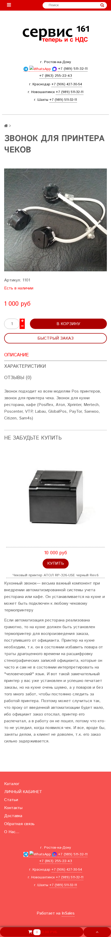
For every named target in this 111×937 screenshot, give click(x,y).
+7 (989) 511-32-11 (69, 92)
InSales (68, 913)
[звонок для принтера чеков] (55, 219)
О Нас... (11, 832)
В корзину (68, 324)
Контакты (13, 808)
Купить (55, 563)
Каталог (11, 784)
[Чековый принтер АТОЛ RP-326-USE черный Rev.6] (55, 497)
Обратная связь (19, 824)
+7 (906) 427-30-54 (66, 84)
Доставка (13, 816)
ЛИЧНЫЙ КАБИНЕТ (23, 792)
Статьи (11, 800)
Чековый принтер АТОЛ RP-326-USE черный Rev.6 (56, 575)
